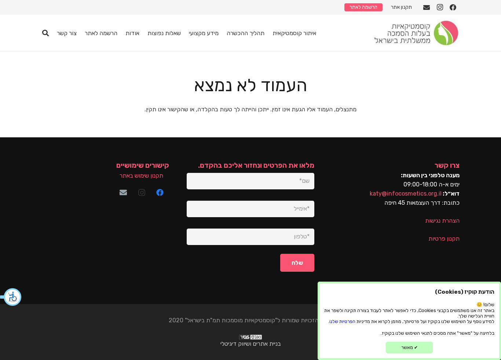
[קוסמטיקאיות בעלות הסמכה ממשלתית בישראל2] (416, 33)
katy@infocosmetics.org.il (406, 193)
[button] (11, 297)
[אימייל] (426, 7)
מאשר (409, 347)
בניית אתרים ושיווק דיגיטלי (250, 343)
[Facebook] (453, 7)
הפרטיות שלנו (342, 321)
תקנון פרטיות (444, 238)
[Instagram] (439, 7)
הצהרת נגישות (442, 220)
